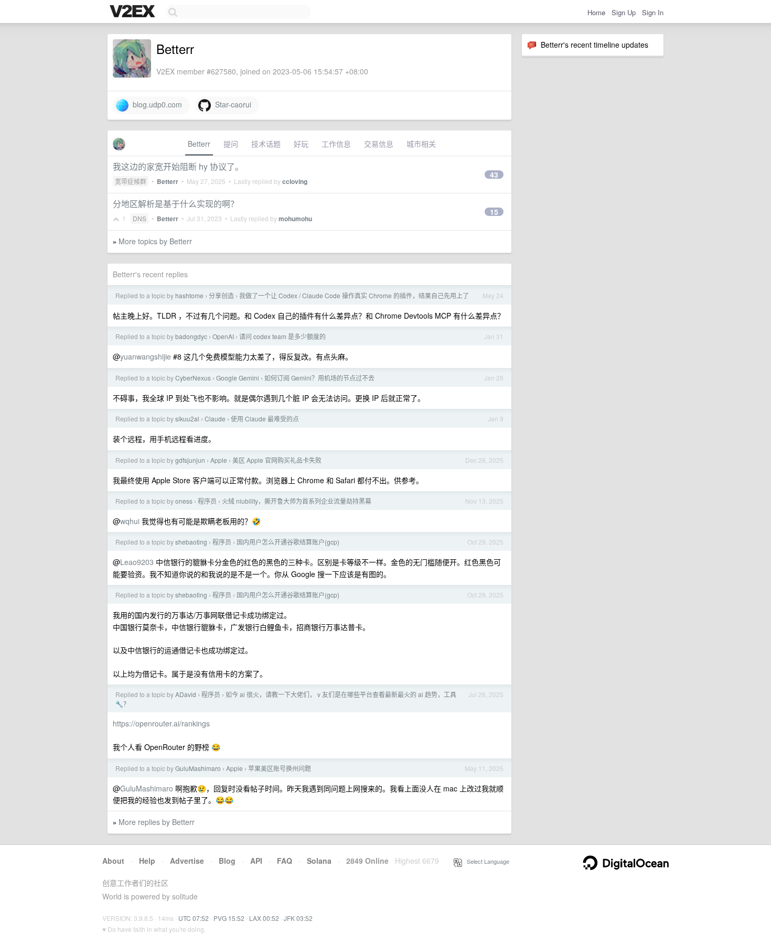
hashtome (189, 295)
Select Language (485, 861)
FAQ (284, 860)
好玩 (301, 143)
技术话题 (266, 143)
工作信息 (336, 143)
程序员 (207, 500)
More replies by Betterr (157, 822)
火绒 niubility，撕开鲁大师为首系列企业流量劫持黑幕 (296, 500)
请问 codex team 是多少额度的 (282, 336)
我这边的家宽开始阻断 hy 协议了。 (178, 166)
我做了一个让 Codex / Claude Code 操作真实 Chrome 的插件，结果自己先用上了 (354, 295)
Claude (215, 418)
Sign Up (624, 12)
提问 (230, 143)
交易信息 (378, 143)
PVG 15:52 (228, 918)
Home (596, 12)
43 (494, 174)
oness (183, 500)
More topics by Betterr (155, 241)
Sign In (652, 12)
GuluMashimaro (198, 768)
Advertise (187, 860)
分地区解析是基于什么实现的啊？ (176, 204)
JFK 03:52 (298, 918)
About (113, 860)
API (256, 860)
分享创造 (221, 295)
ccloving (294, 181)
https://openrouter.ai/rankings (161, 723)
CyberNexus (193, 377)
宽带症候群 (130, 181)
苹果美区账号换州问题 (279, 768)
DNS (139, 218)
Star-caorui (231, 104)
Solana (319, 860)
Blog (227, 860)
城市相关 (421, 143)
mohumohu (295, 218)
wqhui (130, 521)
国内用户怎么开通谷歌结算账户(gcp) (288, 541)
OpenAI (223, 336)
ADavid (185, 694)
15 (494, 212)
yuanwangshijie (145, 356)
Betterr (199, 143)
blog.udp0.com (155, 104)
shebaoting (191, 541)
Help (147, 860)
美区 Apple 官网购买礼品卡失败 (277, 459)
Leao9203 (137, 562)
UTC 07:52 (193, 918)
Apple (218, 459)
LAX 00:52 (264, 918)
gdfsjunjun (190, 459)
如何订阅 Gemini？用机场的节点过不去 (319, 377)
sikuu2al (187, 418)
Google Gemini (237, 377)
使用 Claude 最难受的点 (265, 418)
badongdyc (191, 336)
